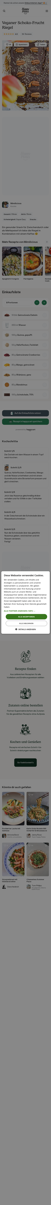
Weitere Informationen (20, 607)
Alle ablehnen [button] (26, 623)
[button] (25, 611)
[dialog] (25, 602)
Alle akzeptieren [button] (26, 616)
